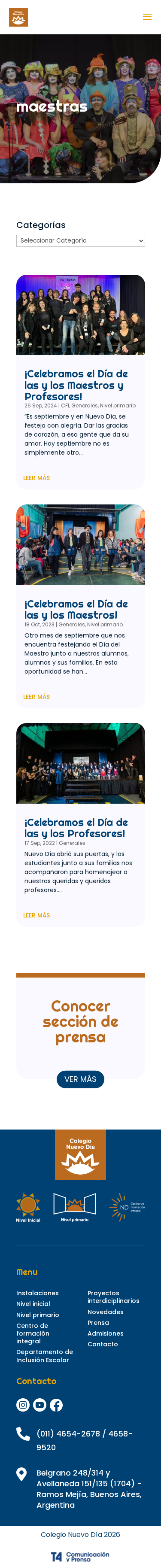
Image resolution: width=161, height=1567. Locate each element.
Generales (84, 405)
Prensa (98, 1322)
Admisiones (106, 1333)
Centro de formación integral (32, 1333)
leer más (36, 478)
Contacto (103, 1344)
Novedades (106, 1312)
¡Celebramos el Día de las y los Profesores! (76, 828)
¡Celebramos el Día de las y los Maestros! (76, 609)
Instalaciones (37, 1293)
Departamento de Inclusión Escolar (44, 1356)
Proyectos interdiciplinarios (114, 1297)
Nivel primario (118, 405)
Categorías (41, 225)
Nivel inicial (33, 1304)
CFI (65, 405)
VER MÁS (80, 1079)
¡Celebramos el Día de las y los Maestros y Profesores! (76, 385)
